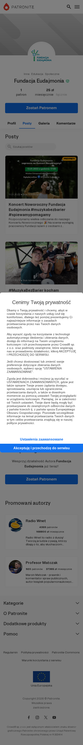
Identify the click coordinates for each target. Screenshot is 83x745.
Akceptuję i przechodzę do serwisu (41, 448)
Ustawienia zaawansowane (41, 439)
